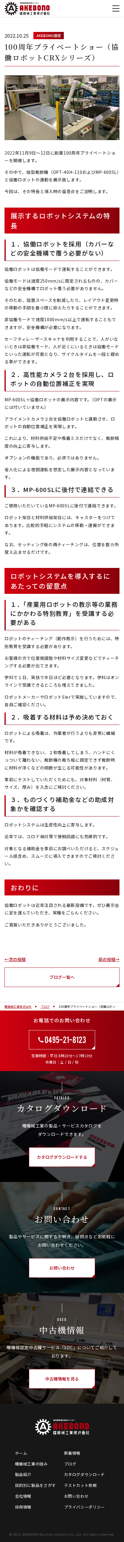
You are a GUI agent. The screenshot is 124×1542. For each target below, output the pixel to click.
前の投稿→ (108, 959)
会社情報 (23, 1496)
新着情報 (72, 1453)
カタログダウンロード (84, 1474)
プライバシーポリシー (84, 1507)
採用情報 (23, 1507)
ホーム (21, 1453)
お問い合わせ (76, 1496)
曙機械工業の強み (31, 1464)
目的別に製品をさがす (35, 1485)
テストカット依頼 (80, 1485)
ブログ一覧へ (62, 977)
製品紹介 (23, 1474)
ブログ (70, 1464)
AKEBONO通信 (48, 35)
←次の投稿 (15, 959)
